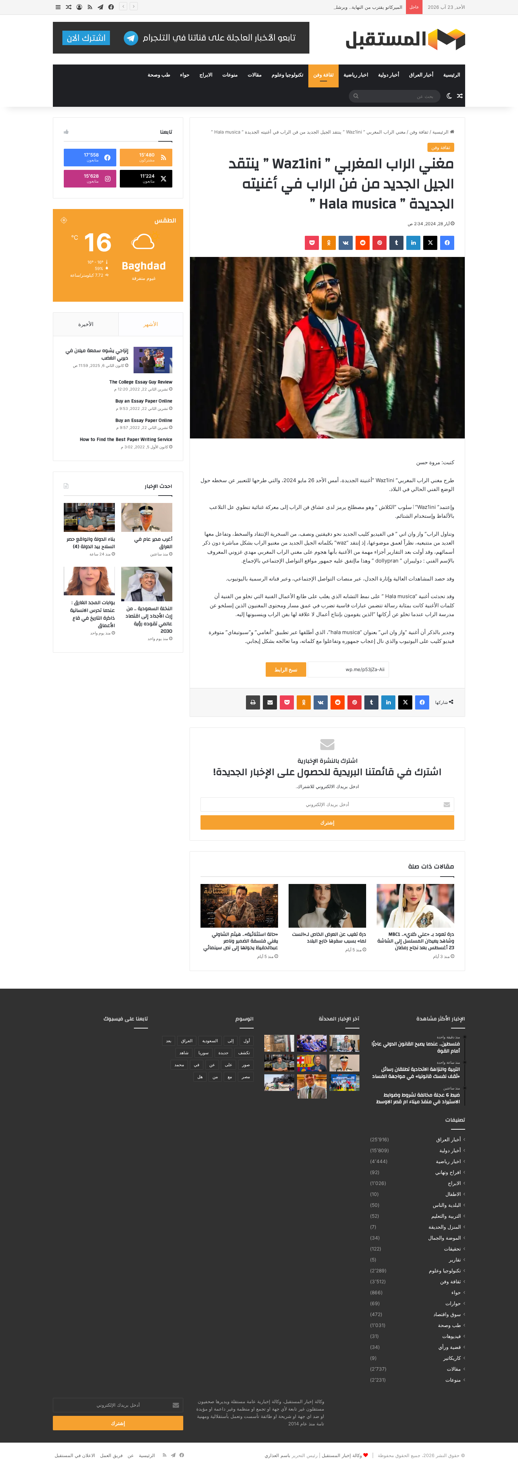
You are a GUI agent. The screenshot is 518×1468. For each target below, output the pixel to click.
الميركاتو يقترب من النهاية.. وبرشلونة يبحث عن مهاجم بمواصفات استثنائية (330, 7)
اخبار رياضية (356, 75)
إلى (231, 1040)
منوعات (230, 75)
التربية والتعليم (446, 1216)
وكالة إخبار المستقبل (342, 1455)
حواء (185, 75)
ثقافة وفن (323, 75)
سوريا (203, 1052)
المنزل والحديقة (444, 1227)
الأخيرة (85, 324)
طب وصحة (159, 75)
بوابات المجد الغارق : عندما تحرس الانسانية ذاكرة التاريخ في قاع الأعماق (92, 614)
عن (212, 1064)
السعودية (210, 1040)
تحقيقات (452, 1249)
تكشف (244, 1052)
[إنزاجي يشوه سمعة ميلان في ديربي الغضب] (153, 360)
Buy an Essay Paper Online (143, 401)
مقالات (255, 75)
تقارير (455, 1260)
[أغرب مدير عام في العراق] (146, 517)
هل (200, 1076)
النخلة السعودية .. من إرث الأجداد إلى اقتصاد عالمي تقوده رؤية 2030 (148, 620)
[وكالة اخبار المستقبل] (400, 39)
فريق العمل (111, 1455)
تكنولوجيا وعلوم (287, 75)
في (196, 1064)
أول (246, 1040)
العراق (186, 1040)
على (228, 1064)
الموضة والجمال (444, 1238)
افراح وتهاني (448, 1172)
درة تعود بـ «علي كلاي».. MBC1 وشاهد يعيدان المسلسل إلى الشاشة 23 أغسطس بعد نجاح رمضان (415, 941)
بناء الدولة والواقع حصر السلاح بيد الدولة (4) (91, 543)
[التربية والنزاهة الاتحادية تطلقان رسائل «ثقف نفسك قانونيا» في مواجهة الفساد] (312, 1043)
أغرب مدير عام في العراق (153, 543)
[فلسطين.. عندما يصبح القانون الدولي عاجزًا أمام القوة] (344, 1043)
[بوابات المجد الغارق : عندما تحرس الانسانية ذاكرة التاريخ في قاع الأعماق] (89, 581)
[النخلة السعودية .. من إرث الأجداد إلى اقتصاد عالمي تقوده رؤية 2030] (146, 584)
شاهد (184, 1052)
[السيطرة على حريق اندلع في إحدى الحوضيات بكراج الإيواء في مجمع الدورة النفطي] (279, 1082)
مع (230, 1076)
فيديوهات (451, 1336)
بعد (168, 1040)
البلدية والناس (447, 1205)
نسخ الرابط (286, 669)
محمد (179, 1064)
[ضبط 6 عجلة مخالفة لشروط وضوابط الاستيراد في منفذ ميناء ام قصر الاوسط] (279, 1043)
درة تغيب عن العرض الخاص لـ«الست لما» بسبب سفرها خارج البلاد (329, 938)
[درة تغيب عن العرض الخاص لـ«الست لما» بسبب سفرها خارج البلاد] (327, 906)
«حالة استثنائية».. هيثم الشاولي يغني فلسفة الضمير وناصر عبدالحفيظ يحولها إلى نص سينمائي (240, 941)
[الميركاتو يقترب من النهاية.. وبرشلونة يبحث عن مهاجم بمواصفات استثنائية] (312, 1063)
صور (246, 1064)
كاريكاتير (452, 1358)
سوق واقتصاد (447, 1314)
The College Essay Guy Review (140, 382)
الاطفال (453, 1194)
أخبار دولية (388, 75)
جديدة (223, 1052)
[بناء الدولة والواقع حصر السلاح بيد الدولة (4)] (89, 517)
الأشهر (150, 324)
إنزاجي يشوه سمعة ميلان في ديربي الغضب (97, 354)
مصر (246, 1076)
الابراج (205, 75)
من (215, 1076)
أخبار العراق (421, 75)
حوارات (453, 1303)
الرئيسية (451, 75)
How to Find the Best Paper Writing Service (126, 439)
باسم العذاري (277, 1455)
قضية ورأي (449, 1347)
